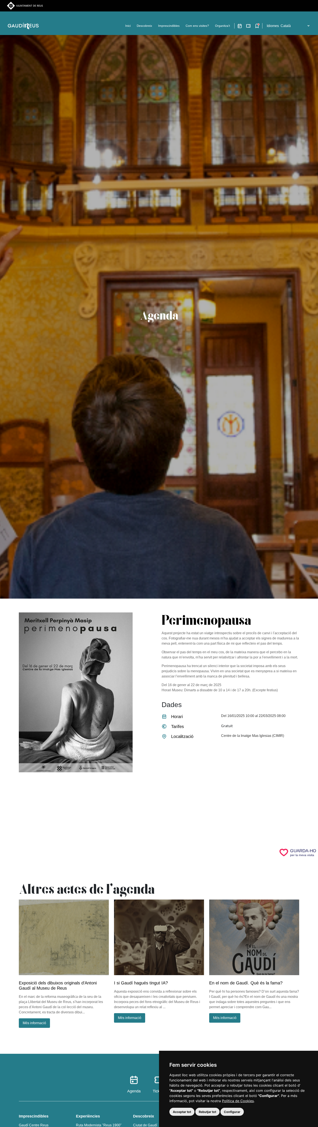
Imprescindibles (169, 25)
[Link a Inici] (24, 26)
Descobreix (144, 25)
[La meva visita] (257, 26)
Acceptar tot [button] (182, 1112)
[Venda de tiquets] (248, 26)
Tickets (159, 1091)
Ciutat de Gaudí (145, 1125)
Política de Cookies (238, 1101)
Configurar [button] (232, 1112)
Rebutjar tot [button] (207, 1112)
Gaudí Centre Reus (33, 1125)
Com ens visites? (197, 25)
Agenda (134, 1091)
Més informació (34, 1023)
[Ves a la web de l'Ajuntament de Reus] (25, 5)
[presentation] (230, 791)
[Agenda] (239, 26)
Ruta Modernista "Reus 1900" (99, 1125)
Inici (128, 25)
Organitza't (222, 25)
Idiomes (273, 26)
